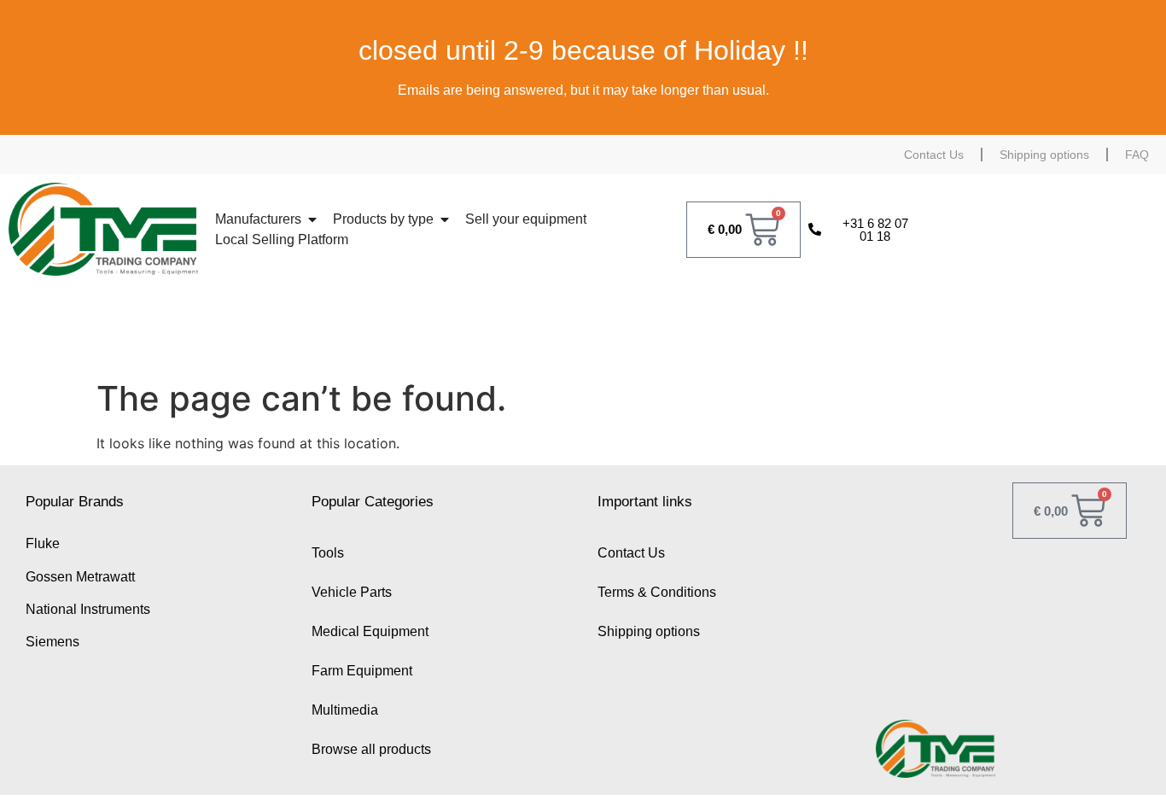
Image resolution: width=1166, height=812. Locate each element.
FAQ (1137, 154)
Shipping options (1044, 154)
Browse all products (371, 749)
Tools (328, 553)
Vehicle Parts (352, 592)
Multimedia (345, 710)
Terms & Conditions (657, 592)
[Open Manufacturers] (312, 219)
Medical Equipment (370, 631)
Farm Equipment (362, 670)
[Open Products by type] (445, 219)
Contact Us (934, 154)
